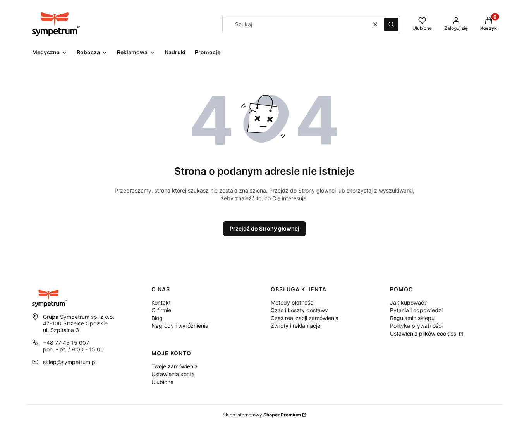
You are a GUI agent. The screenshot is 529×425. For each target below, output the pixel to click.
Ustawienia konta (173, 374)
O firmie (161, 310)
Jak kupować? (408, 302)
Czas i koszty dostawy (299, 310)
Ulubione (162, 382)
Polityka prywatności (416, 325)
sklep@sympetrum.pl (69, 362)
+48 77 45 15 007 (66, 342)
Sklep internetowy (262, 415)
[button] (391, 24)
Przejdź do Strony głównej (264, 228)
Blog (157, 318)
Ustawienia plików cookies (424, 333)
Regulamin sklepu (412, 318)
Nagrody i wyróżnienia (179, 325)
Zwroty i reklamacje (295, 325)
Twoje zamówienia (174, 366)
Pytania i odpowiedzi (416, 310)
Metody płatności (292, 302)
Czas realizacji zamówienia (304, 318)
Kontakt (161, 302)
